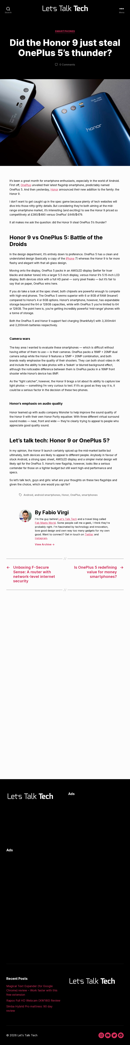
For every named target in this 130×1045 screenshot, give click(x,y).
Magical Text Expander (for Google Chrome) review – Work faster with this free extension (31, 990)
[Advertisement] (96, 821)
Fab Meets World (45, 522)
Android (28, 494)
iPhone (70, 258)
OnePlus (26, 185)
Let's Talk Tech (67, 519)
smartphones (90, 494)
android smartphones (47, 494)
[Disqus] (65, 645)
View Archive (45, 544)
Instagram (41, 538)
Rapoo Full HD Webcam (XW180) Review (33, 1000)
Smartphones (65, 31)
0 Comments (67, 64)
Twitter (89, 534)
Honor (54, 189)
